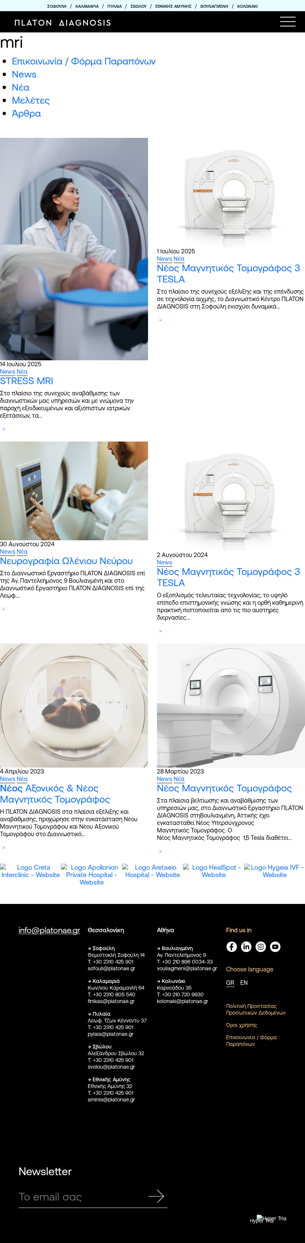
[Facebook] (231, 946)
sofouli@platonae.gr (111, 968)
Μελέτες (31, 100)
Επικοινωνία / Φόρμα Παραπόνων (84, 61)
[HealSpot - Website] (153, 884)
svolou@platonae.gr (111, 1067)
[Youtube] (275, 946)
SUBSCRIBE (156, 1196)
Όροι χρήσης (241, 1025)
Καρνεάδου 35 (174, 988)
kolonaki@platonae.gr (182, 1001)
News (24, 74)
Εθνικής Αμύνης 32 (110, 1086)
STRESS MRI (26, 380)
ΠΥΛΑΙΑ (114, 6)
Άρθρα (26, 113)
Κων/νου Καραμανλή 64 (116, 988)
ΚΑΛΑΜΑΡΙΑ (87, 6)
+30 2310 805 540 (114, 994)
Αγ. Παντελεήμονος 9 (181, 955)
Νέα (20, 87)
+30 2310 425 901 (113, 962)
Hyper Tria (262, 1221)
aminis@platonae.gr (111, 1100)
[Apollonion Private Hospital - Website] (31, 884)
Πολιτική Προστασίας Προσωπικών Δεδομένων (256, 1009)
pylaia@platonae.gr (111, 1034)
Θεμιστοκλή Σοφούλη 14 (116, 955)
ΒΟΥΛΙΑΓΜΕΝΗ (214, 6)
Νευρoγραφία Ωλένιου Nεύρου (66, 560)
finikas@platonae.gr (111, 1001)
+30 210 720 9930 (183, 994)
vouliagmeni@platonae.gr (187, 968)
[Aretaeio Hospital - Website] (92, 884)
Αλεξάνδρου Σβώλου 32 (116, 1053)
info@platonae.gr (49, 930)
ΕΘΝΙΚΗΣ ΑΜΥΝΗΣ (173, 6)
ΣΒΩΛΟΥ (139, 6)
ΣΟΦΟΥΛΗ (57, 6)
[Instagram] (260, 946)
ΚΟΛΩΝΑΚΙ (247, 6)
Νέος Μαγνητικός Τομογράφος (224, 787)
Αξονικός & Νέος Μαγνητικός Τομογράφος (55, 793)
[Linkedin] (246, 946)
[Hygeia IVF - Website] (214, 884)
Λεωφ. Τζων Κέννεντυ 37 (117, 1021)
